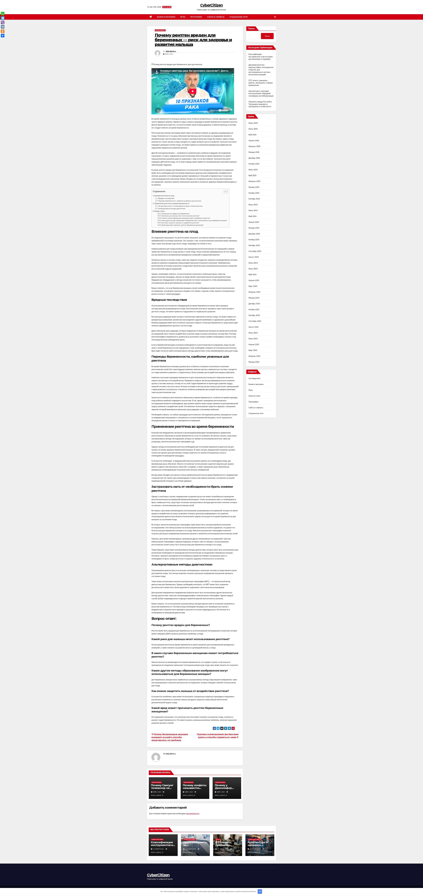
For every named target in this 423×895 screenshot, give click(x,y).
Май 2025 (253, 175)
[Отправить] (2, 35)
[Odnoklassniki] (2, 31)
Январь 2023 (254, 298)
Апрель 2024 (254, 222)
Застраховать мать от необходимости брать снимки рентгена (180, 206)
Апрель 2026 (254, 140)
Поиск (251, 28)
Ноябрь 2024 (254, 193)
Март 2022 (253, 350)
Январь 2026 (254, 152)
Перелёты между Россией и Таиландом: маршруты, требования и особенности (260, 104)
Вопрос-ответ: (159, 211)
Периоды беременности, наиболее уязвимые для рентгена (179, 201)
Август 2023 (254, 257)
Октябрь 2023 (254, 245)
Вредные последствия (166, 198)
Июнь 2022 (253, 339)
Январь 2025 (254, 187)
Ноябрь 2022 (254, 309)
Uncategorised (160, 30)
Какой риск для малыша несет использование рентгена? (180, 216)
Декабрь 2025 (254, 158)
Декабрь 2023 (254, 234)
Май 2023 (253, 275)
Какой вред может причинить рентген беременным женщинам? (182, 225)
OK (260, 891)
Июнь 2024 (253, 210)
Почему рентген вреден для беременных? (175, 213)
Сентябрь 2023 (255, 251)
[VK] (2, 27)
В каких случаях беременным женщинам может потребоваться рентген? (185, 218)
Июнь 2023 (253, 269)
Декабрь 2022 (254, 304)
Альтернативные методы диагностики (171, 208)
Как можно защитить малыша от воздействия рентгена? (180, 223)
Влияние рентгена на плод (164, 196)
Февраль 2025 (254, 181)
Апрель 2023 (254, 280)
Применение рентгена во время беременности (171, 203)
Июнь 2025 (253, 170)
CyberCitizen (211, 5)
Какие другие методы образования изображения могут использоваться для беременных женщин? (194, 220)
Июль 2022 (253, 333)
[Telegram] (2, 18)
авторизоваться (192, 814)
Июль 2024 (253, 205)
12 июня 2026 (255, 849)
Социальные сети (238, 17)
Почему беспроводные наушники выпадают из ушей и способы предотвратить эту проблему (169, 737)
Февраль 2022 (254, 356)
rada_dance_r (171, 51)
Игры (182, 17)
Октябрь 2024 (254, 199)
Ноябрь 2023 (254, 240)
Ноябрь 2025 (254, 164)
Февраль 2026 (254, 146)
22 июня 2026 (223, 849)
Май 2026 (253, 135)
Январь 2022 (254, 362)
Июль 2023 (253, 263)
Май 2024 (253, 216)
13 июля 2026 (158, 849)
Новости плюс (254, 396)
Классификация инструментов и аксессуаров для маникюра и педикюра (261, 56)
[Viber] (2, 22)
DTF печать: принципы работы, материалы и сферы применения (261, 82)
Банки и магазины (166, 17)
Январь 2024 (254, 228)
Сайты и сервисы (215, 17)
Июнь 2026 (253, 129)
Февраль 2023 (254, 292)
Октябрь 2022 (254, 315)
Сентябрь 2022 (255, 321)
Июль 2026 (253, 123)
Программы (196, 17)
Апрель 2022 (254, 344)
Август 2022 (254, 327)
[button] (275, 17)
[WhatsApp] (2, 13)
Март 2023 (253, 286)
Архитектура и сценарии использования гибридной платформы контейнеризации (261, 93)
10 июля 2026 (190, 849)
